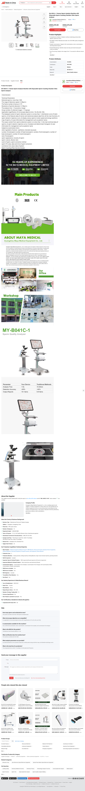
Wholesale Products (42, 782)
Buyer (54, 6)
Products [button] (23, 2)
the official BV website (32, 498)
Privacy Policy (62, 786)
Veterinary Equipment (16, 551)
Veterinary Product (30, 768)
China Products (22, 782)
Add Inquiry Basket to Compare (24, 49)
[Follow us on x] (75, 778)
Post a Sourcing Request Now (38, 678)
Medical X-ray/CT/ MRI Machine (26, 549)
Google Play (13, 778)
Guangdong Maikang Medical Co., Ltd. (59, 19)
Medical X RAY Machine (47, 743)
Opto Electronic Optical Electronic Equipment (21, 762)
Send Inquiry (57, 29)
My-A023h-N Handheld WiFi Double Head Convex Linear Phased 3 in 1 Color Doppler (8, 706)
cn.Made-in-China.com (55, 783)
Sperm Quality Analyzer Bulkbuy (39, 771)
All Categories (6, 6)
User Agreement (50, 786)
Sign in (82, 3)
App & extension (68, 6)
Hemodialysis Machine (6, 746)
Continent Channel (58, 782)
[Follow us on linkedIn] (83, 778)
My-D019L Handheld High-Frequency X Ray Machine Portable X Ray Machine (25, 730)
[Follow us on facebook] (73, 778)
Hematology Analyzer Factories (43, 768)
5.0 (68, 82)
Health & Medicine (9, 9)
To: (8, 663)
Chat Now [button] (76, 30)
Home (2, 9)
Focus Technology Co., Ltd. (33, 786)
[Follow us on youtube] (79, 778)
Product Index (65, 782)
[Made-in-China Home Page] (8, 2)
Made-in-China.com (36, 783)
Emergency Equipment (47, 748)
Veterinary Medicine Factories (18, 768)
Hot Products (15, 782)
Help (61, 6)
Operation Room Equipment (49, 549)
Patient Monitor (40, 551)
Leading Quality (5, 768)
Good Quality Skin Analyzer (58, 768)
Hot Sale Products (5, 743)
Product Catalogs (20, 741)
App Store (4, 778)
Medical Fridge (4, 748)
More (2, 774)
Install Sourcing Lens (34, 778)
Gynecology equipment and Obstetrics (71, 748)
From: (7, 659)
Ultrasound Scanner (38, 549)
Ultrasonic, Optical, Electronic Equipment (31, 9)
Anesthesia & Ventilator (68, 743)
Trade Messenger (22, 778)
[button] (50, 2)
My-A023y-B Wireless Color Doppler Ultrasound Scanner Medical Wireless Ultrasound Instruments (76, 730)
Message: (7, 666)
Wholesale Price (50, 782)
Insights (70, 782)
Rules (83, 6)
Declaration (56, 786)
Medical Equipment (18, 9)
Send (11, 678)
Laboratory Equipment (26, 746)
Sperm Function (5, 771)
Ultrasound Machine (26, 743)
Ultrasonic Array (5, 762)
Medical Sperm (70, 768)
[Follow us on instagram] (77, 778)
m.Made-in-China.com (46, 783)
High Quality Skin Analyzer (24, 771)
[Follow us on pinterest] (81, 778)
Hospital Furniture (25, 551)
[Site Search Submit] (54, 2)
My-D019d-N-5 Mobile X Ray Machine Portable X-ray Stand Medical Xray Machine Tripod (7, 730)
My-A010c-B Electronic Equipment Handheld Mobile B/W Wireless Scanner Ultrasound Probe (59, 730)
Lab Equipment (33, 551)
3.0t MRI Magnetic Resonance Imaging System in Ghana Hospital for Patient (25, 706)
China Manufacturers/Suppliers (32, 782)
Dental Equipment (7, 551)
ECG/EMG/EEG (25, 748)
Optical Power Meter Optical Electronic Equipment (43, 762)
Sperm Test (14, 771)
